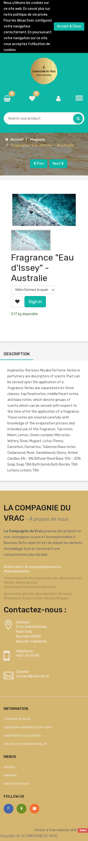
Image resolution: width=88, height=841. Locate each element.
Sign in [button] (35, 301)
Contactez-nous (16, 783)
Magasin (37, 139)
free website (59, 830)
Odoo (83, 830)
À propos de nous (48, 519)
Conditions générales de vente (28, 727)
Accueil (16, 139)
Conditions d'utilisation (22, 735)
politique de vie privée (30, 14)
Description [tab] (17, 354)
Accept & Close (69, 26)
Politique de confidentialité (25, 744)
